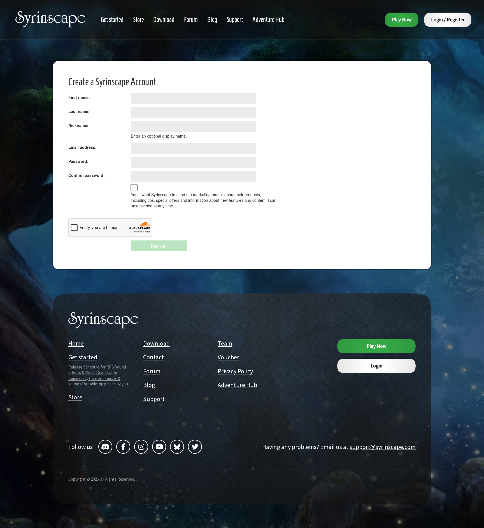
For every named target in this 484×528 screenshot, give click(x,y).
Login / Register (448, 19)
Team (225, 343)
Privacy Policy (235, 371)
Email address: (82, 147)
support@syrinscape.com (383, 447)
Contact (153, 357)
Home (76, 343)
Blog (149, 385)
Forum (151, 371)
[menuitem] (112, 20)
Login (376, 365)
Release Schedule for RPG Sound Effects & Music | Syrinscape (97, 369)
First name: (79, 97)
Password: (78, 161)
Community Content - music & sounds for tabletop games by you (98, 381)
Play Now (402, 19)
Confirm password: (86, 175)
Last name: (79, 111)
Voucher (228, 357)
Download (156, 343)
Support (154, 399)
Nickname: (78, 125)
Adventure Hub (237, 385)
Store (75, 397)
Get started (82, 357)
